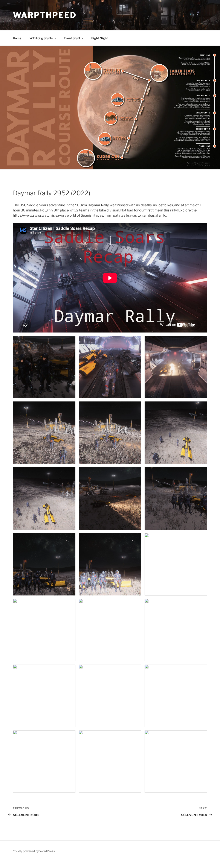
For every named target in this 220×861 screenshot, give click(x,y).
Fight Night (99, 38)
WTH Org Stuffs (41, 38)
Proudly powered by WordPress (33, 851)
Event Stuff (72, 38)
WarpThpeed (44, 15)
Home (17, 38)
